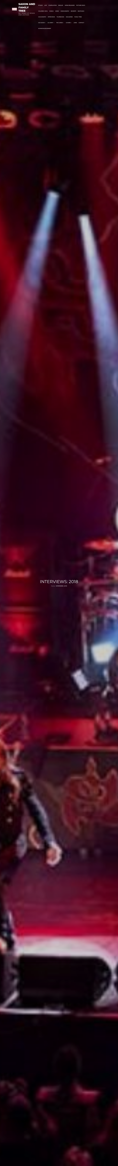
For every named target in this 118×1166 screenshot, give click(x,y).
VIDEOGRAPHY (65, 11)
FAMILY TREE (78, 17)
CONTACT (81, 22)
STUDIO (40, 5)
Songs (51, 11)
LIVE (45, 5)
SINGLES (60, 5)
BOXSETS (73, 11)
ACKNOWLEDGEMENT (44, 28)
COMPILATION (52, 5)
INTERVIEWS (51, 17)
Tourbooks (60, 17)
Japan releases (70, 5)
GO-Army (50, 22)
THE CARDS (59, 22)
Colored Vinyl (43, 11)
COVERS (68, 22)
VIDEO (57, 11)
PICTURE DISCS (80, 5)
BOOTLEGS (81, 11)
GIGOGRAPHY (42, 17)
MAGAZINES (69, 17)
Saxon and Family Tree (26, 7)
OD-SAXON (41, 22)
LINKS (75, 22)
